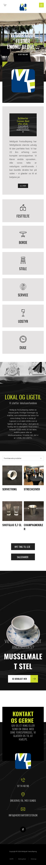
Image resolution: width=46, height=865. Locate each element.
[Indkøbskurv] (5, 5)
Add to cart (13, 482)
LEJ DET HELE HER (23, 54)
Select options (33, 482)
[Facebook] (23, 829)
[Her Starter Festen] (23, 7)
